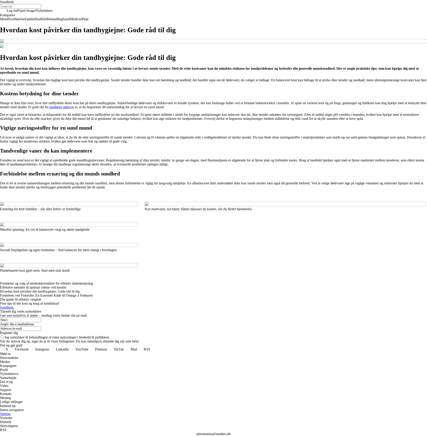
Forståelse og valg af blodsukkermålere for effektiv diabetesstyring (46, 283)
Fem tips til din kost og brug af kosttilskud (29, 303)
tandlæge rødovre (61, 107)
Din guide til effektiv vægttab (20, 299)
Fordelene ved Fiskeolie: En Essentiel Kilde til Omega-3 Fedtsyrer (46, 295)
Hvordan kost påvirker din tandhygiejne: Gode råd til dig (40, 291)
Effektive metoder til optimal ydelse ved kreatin (33, 287)
